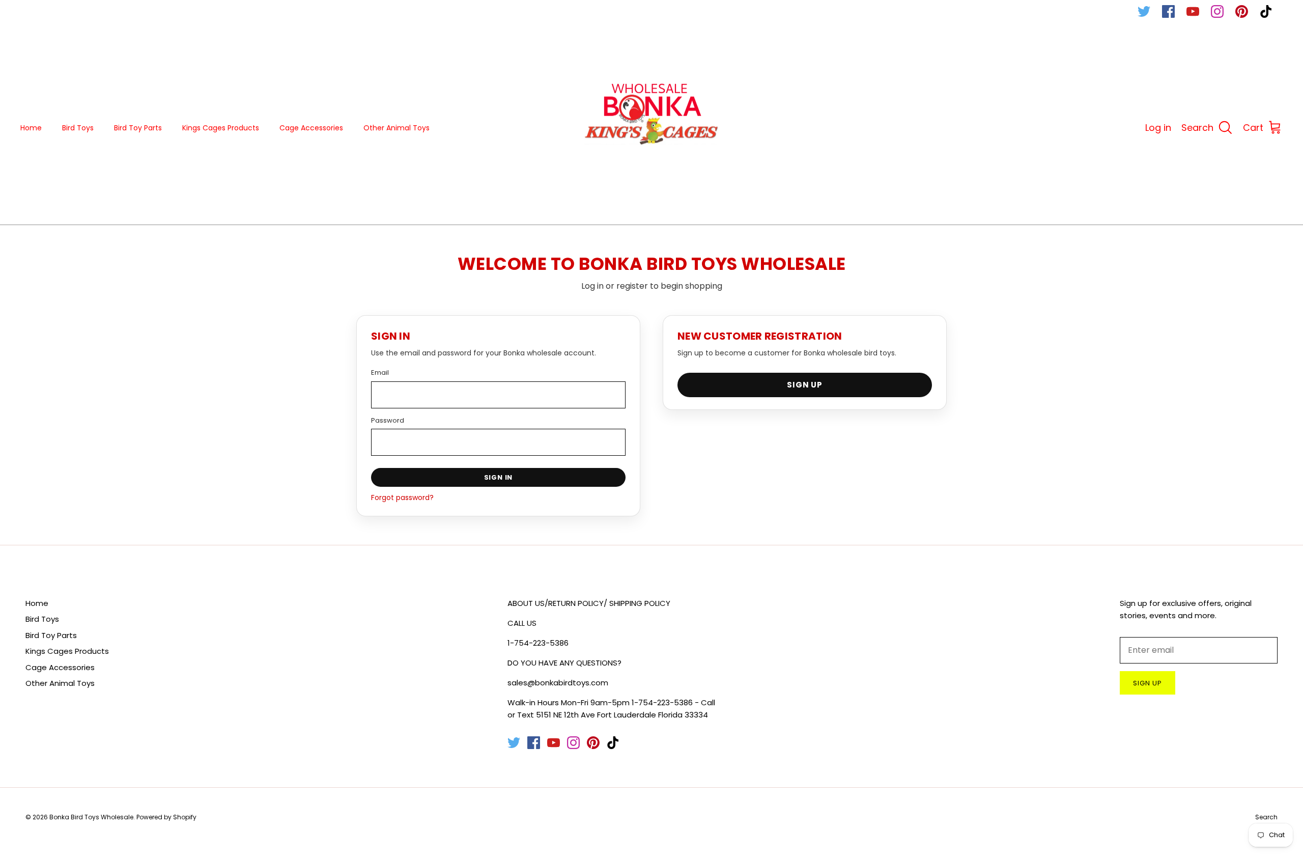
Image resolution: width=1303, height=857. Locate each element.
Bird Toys (78, 128)
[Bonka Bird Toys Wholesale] (651, 128)
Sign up (1147, 683)
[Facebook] (1168, 11)
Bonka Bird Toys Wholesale (91, 817)
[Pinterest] (1241, 11)
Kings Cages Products (220, 128)
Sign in (498, 477)
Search (1266, 817)
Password (387, 420)
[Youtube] (1192, 11)
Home (31, 128)
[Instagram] (1217, 11)
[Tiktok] (1266, 11)
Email (380, 372)
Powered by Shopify (166, 817)
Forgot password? (402, 497)
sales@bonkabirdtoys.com (557, 682)
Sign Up (805, 384)
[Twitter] (1144, 11)
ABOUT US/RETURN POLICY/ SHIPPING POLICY (588, 603)
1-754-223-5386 (538, 643)
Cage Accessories (311, 128)
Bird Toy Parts (138, 128)
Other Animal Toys (396, 128)
